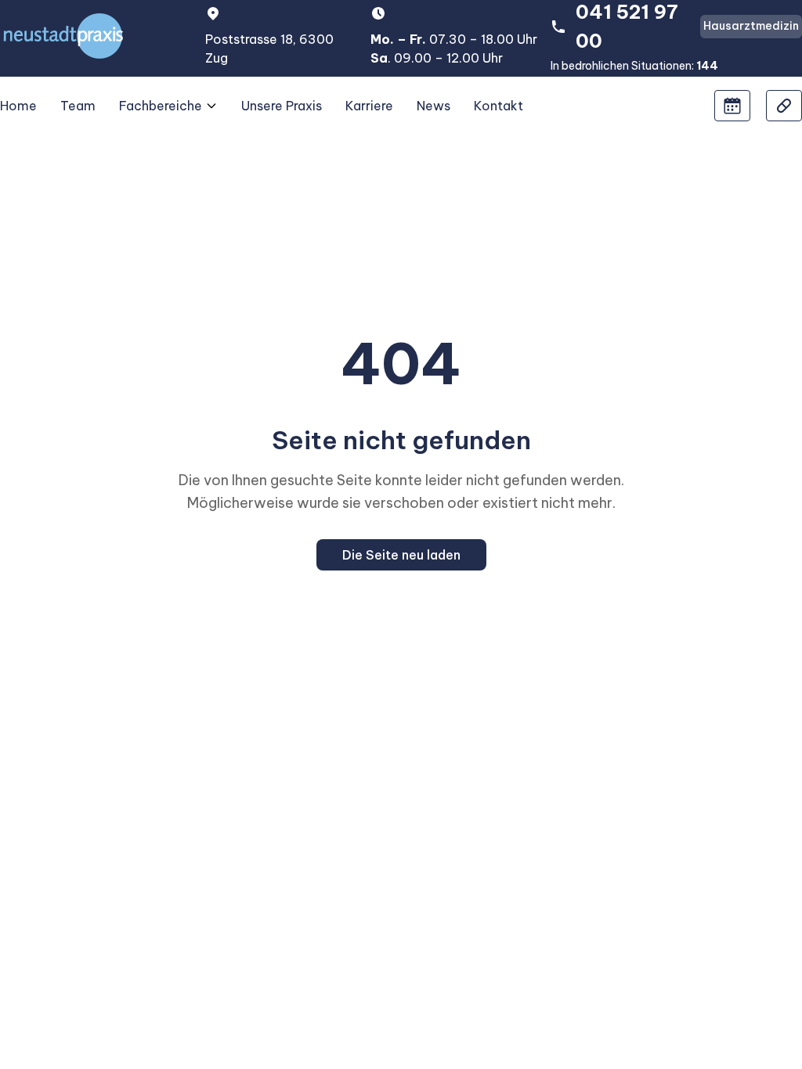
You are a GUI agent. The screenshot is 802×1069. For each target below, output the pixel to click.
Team (78, 105)
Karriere (369, 105)
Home (18, 105)
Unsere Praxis (281, 105)
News (433, 105)
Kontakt (498, 105)
